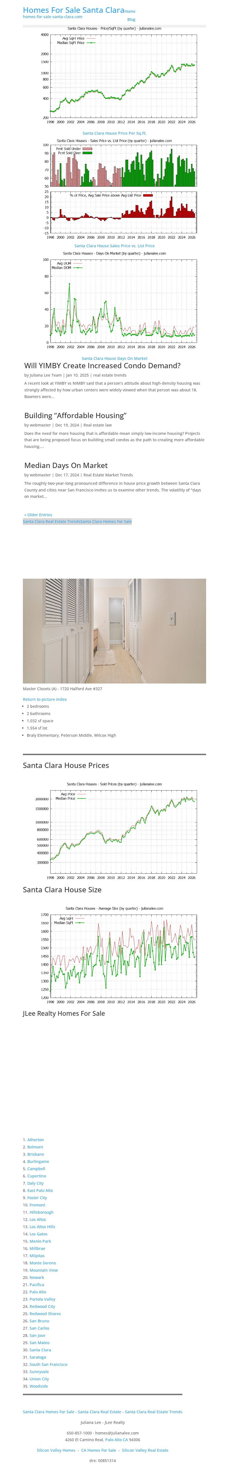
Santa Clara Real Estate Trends (51, 521)
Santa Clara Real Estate (99, 1411)
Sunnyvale (39, 1371)
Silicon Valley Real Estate (145, 1450)
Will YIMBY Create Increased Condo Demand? (102, 365)
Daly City (35, 1183)
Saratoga (38, 1357)
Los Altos (38, 1219)
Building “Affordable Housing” (75, 415)
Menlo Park (40, 1241)
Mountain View (44, 1270)
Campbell (36, 1168)
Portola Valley (42, 1299)
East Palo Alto (40, 1190)
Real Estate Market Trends (108, 475)
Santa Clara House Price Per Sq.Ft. (115, 133)
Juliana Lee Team (46, 375)
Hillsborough (42, 1212)
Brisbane (35, 1154)
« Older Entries (38, 514)
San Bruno (39, 1321)
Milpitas (37, 1255)
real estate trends (110, 375)
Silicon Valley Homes (56, 1450)
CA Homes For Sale (98, 1450)
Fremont (37, 1205)
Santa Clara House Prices (66, 765)
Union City (39, 1378)
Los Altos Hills (42, 1226)
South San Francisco (48, 1364)
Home (130, 11)
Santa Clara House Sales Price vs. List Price (115, 245)
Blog (131, 19)
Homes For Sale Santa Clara (74, 9)
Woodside (39, 1386)
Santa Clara (40, 1349)
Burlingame (38, 1161)
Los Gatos (38, 1234)
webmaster (40, 425)
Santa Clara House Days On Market (114, 358)
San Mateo (39, 1342)
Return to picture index (45, 699)
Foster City (37, 1197)
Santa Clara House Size (62, 889)
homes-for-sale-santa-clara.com (52, 16)
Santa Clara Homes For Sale (106, 521)
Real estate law (98, 425)
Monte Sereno (43, 1263)
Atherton (35, 1139)
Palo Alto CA (116, 1439)
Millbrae (37, 1248)
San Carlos (39, 1328)
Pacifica (37, 1284)
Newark (37, 1277)
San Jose (37, 1335)
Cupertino (36, 1176)
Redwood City (42, 1306)
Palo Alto (38, 1292)
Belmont (35, 1147)
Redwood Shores (45, 1313)
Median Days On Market (66, 465)
